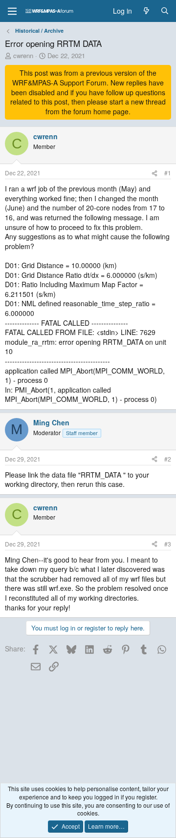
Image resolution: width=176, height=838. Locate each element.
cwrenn (23, 55)
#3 (167, 544)
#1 (167, 172)
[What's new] (146, 11)
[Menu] (12, 11)
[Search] (164, 11)
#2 (167, 459)
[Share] (154, 173)
